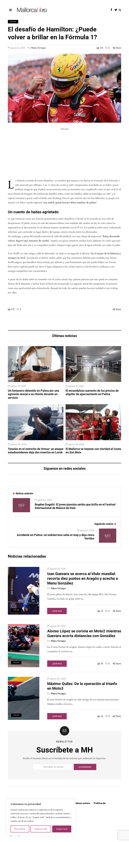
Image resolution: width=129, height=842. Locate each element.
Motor (13, 21)
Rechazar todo (40, 829)
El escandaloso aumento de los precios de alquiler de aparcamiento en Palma (92, 392)
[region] (41, 817)
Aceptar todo (61, 829)
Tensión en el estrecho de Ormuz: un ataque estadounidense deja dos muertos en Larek (35, 450)
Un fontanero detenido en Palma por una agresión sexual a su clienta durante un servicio (33, 394)
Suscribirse (85, 767)
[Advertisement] (64, 153)
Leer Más (57, 611)
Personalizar (19, 829)
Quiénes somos (81, 802)
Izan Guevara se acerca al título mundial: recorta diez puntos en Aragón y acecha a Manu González (82, 578)
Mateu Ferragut (38, 47)
